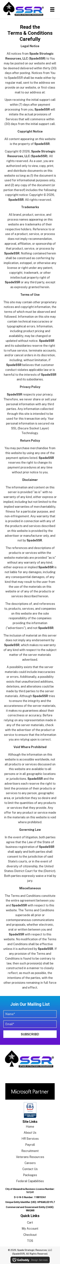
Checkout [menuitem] (30, 1234)
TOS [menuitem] (30, 1241)
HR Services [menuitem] (30, 1138)
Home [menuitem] (30, 1126)
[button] (30, 1034)
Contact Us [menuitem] (30, 1169)
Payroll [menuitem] (30, 1144)
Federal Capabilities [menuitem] (30, 1181)
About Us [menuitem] (30, 1132)
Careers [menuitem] (30, 1163)
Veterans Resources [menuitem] (30, 1157)
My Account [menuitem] (30, 1228)
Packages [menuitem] (30, 1175)
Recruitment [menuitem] (30, 1151)
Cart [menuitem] (30, 1222)
